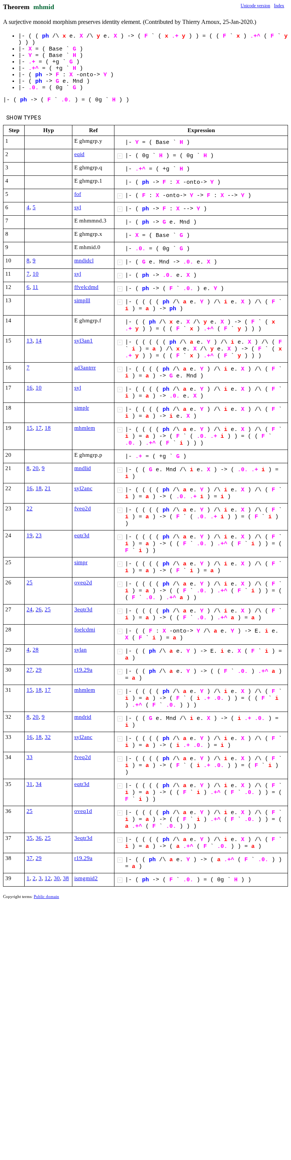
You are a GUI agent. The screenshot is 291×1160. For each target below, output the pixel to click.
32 (48, 737)
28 (36, 650)
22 (30, 508)
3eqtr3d (83, 609)
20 (36, 468)
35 (30, 838)
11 (35, 287)
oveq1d (83, 811)
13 (30, 341)
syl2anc (83, 488)
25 (30, 582)
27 (30, 670)
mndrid (82, 717)
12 (48, 878)
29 (39, 670)
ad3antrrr (85, 368)
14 (39, 341)
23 (39, 535)
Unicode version (255, 5)
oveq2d (83, 582)
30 (57, 878)
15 (30, 428)
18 (48, 428)
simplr (81, 408)
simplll (82, 300)
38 (66, 878)
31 (30, 784)
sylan (80, 650)
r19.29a (83, 670)
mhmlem (84, 428)
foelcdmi (84, 630)
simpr (81, 562)
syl (77, 207)
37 (30, 858)
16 (30, 388)
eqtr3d (81, 535)
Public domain (46, 896)
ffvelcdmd (86, 287)
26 (39, 609)
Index (279, 5)
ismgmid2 (86, 878)
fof (77, 194)
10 (36, 274)
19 (30, 535)
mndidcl (84, 260)
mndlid (82, 468)
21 (48, 488)
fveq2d (82, 508)
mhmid (43, 7)
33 (30, 757)
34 (39, 784)
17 (39, 428)
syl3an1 (83, 341)
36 (39, 838)
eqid (79, 154)
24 (30, 609)
